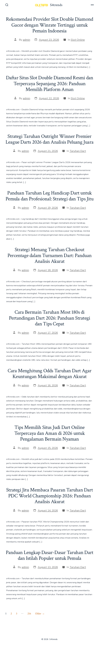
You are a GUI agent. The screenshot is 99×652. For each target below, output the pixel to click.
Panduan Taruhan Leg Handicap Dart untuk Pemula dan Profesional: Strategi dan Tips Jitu (49, 196)
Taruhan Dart (78, 151)
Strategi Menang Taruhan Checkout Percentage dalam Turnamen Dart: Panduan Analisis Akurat (49, 255)
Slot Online (78, 39)
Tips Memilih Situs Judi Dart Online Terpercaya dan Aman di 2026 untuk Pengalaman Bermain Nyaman (49, 433)
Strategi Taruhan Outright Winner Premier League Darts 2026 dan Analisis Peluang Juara (49, 139)
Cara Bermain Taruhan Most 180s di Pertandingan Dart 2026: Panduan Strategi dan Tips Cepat (49, 318)
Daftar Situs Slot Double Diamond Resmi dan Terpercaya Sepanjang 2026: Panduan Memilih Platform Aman (49, 83)
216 (29, 613)
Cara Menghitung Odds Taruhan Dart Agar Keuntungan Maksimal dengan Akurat (50, 373)
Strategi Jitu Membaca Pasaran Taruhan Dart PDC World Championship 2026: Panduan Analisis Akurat (49, 496)
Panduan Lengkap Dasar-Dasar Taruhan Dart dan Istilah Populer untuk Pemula (49, 555)
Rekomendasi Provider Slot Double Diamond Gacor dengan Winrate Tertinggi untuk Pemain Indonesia (49, 25)
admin (26, 39)
